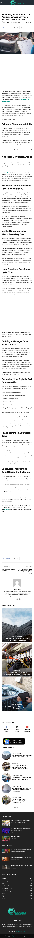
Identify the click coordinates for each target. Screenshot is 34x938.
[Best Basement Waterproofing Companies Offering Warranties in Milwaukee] (6, 788)
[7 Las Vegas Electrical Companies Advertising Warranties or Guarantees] (17, 660)
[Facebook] (14, 598)
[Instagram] (17, 598)
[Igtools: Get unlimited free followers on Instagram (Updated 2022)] (6, 851)
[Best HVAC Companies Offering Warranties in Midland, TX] (17, 694)
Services (7, 9)
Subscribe (27, 726)
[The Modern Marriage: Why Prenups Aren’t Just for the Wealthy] (6, 823)
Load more (16, 807)
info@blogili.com (20, 931)
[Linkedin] (20, 598)
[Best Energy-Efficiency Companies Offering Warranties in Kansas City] (6, 800)
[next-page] (5, 714)
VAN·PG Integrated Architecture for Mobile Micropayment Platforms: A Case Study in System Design (25, 570)
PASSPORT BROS (15, 836)
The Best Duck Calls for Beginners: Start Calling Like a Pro (8, 569)
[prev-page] (3, 714)
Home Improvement (16, 636)
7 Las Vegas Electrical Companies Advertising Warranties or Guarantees (17, 673)
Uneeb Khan (9, 22)
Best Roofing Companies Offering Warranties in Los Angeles (17, 639)
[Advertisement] (17, 73)
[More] (21, 27)
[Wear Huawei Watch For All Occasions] (6, 859)
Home (3, 9)
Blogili (13, 936)
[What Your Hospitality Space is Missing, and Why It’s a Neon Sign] (6, 830)
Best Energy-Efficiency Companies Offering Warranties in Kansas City (21, 801)
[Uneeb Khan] (3, 22)
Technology (16, 670)
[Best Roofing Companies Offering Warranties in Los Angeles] (17, 625)
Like (7, 726)
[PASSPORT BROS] (6, 838)
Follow (17, 726)
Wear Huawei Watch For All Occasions (21, 857)
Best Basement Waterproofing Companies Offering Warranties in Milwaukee (21, 789)
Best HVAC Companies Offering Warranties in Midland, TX (17, 707)
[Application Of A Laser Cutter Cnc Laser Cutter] (6, 867)
